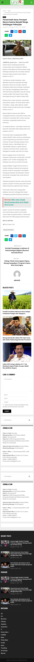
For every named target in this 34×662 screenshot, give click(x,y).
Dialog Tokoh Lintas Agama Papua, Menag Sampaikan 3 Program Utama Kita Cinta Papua (17, 263)
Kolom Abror (5, 632)
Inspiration (4, 627)
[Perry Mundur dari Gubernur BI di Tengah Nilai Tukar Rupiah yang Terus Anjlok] (5, 565)
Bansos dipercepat (8, 229)
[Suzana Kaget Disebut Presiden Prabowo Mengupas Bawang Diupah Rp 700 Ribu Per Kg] (5, 543)
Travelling (4, 648)
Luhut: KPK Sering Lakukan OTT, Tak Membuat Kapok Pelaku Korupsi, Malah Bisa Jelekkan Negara (16, 366)
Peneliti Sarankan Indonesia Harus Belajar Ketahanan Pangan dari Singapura (16, 312)
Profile (3, 642)
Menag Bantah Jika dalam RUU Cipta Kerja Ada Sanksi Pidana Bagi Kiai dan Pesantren (17, 339)
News (4, 17)
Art (2, 613)
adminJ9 (6, 27)
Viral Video (4, 650)
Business (3, 619)
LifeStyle (3, 634)
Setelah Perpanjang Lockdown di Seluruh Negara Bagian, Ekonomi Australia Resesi (17, 250)
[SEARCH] (29, 420)
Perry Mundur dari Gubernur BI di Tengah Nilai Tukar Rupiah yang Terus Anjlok (21, 564)
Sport (2, 645)
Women (3, 653)
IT (1, 629)
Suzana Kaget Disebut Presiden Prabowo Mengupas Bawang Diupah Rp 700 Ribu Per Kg (21, 542)
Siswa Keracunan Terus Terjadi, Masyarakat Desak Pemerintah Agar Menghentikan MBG (21, 553)
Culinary (3, 621)
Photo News (4, 640)
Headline (3, 624)
